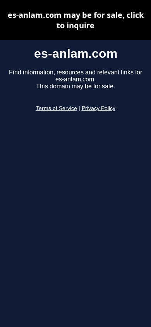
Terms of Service (56, 108)
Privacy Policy (98, 108)
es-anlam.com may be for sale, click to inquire (76, 20)
